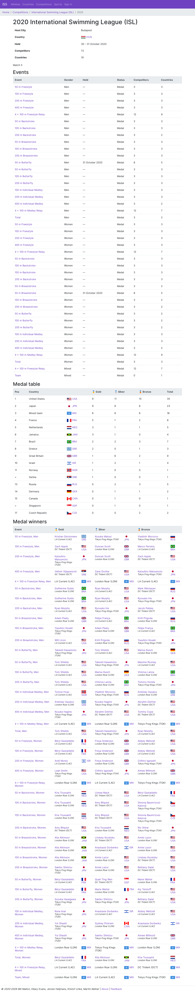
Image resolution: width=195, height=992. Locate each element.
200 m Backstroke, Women (30, 827)
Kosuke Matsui (103, 536)
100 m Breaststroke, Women (31, 857)
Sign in (68, 4)
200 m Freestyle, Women (29, 760)
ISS (4, 4)
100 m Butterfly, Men (27, 672)
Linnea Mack (102, 792)
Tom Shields (102, 650)
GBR (74, 455)
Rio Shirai (143, 827)
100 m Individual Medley (29, 189)
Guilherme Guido (64, 588)
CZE (74, 512)
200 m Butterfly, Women (29, 899)
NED (74, 427)
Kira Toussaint (63, 792)
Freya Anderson (104, 740)
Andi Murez (61, 760)
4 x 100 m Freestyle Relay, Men (33, 581)
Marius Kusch (145, 650)
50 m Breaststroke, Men (28, 618)
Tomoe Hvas (62, 691)
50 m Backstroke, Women (29, 792)
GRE (74, 448)
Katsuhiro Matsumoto (61, 558)
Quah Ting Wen (103, 879)
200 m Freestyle (24, 100)
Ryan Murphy (102, 588)
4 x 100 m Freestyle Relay (30, 114)
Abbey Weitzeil (146, 740)
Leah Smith (61, 770)
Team (18, 375)
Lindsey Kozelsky (105, 837)
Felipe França (102, 618)
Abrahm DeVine (147, 701)
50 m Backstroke (24, 121)
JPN (74, 405)
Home (5, 12)
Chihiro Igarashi (147, 760)
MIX (73, 413)
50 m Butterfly (23, 162)
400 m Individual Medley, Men (32, 711)
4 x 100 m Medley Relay (29, 210)
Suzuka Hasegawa (65, 899)
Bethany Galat (146, 867)
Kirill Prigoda (145, 618)
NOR (74, 470)
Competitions (44, 4)
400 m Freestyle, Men (27, 571)
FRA (74, 420)
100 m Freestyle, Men (27, 546)
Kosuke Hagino (103, 701)
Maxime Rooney (147, 662)
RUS (74, 484)
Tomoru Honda (146, 681)
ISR (73, 462)
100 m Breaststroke (26, 148)
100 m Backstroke (25, 128)
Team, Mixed (22, 977)
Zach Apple (61, 546)
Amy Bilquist (102, 802)
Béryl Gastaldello (64, 740)
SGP (74, 505)
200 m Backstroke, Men (28, 608)
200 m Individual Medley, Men (32, 701)
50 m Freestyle (23, 86)
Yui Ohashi (61, 923)
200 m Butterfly (24, 183)
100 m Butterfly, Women (28, 889)
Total (18, 217)
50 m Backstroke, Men (28, 588)
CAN (74, 498)
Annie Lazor (144, 837)
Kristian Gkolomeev (66, 536)
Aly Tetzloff (144, 889)
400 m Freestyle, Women (29, 770)
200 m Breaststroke (26, 155)
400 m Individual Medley (29, 203)
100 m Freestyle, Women (29, 750)
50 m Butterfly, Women (28, 879)
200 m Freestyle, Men (27, 556)
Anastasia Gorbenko (106, 847)
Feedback (116, 988)
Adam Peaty (62, 618)
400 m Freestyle (24, 107)
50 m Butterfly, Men (26, 650)
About (104, 988)
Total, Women (22, 957)
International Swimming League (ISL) (53, 12)
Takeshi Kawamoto (65, 650)
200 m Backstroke (25, 134)
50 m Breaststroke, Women (30, 837)
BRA (74, 441)
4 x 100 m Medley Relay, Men (32, 723)
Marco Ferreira (146, 546)
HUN (89, 36)
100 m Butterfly (24, 176)
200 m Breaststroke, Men (29, 640)
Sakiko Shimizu (63, 867)
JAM (74, 434)
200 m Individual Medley (29, 196)
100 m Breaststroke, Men (29, 628)
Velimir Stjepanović (66, 571)
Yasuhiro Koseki (64, 628)
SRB (74, 477)
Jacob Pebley (145, 608)
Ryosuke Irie (145, 598)
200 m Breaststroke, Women (31, 867)
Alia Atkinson (62, 837)
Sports (58, 4)
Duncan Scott (103, 546)
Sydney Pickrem (104, 923)
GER (74, 491)
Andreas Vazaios (147, 691)
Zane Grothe (102, 571)
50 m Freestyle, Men (26, 536)
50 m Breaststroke (25, 141)
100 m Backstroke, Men (28, 598)
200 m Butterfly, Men (27, 681)
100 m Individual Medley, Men (32, 691)
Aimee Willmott (146, 770)
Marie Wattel (145, 879)
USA (74, 398)
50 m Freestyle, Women (28, 740)
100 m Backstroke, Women (30, 802)
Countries (28, 4)
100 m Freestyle (24, 93)
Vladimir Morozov (148, 536)
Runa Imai (60, 911)
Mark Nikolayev (147, 588)
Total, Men (21, 730)
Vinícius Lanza (146, 672)
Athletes (15, 4)
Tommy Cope (145, 711)
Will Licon (60, 640)
